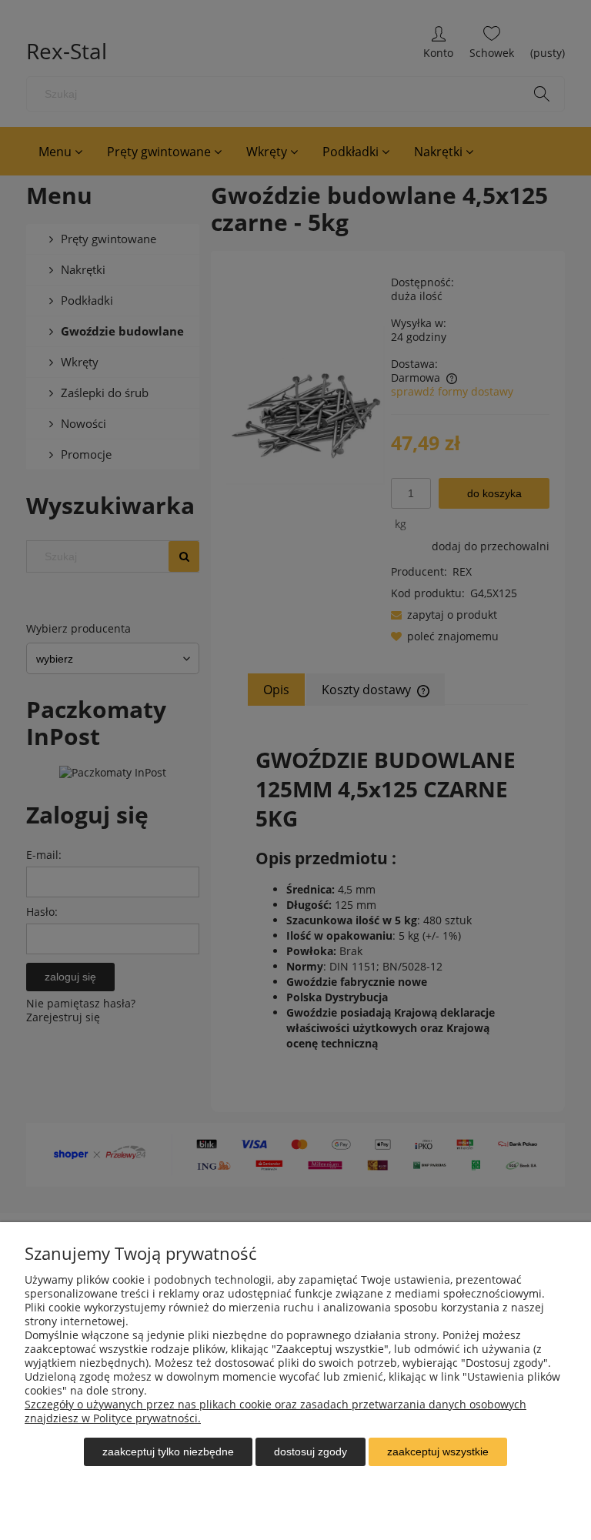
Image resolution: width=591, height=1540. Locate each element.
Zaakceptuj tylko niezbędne (168, 1451)
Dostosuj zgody (310, 1451)
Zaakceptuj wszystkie (438, 1451)
